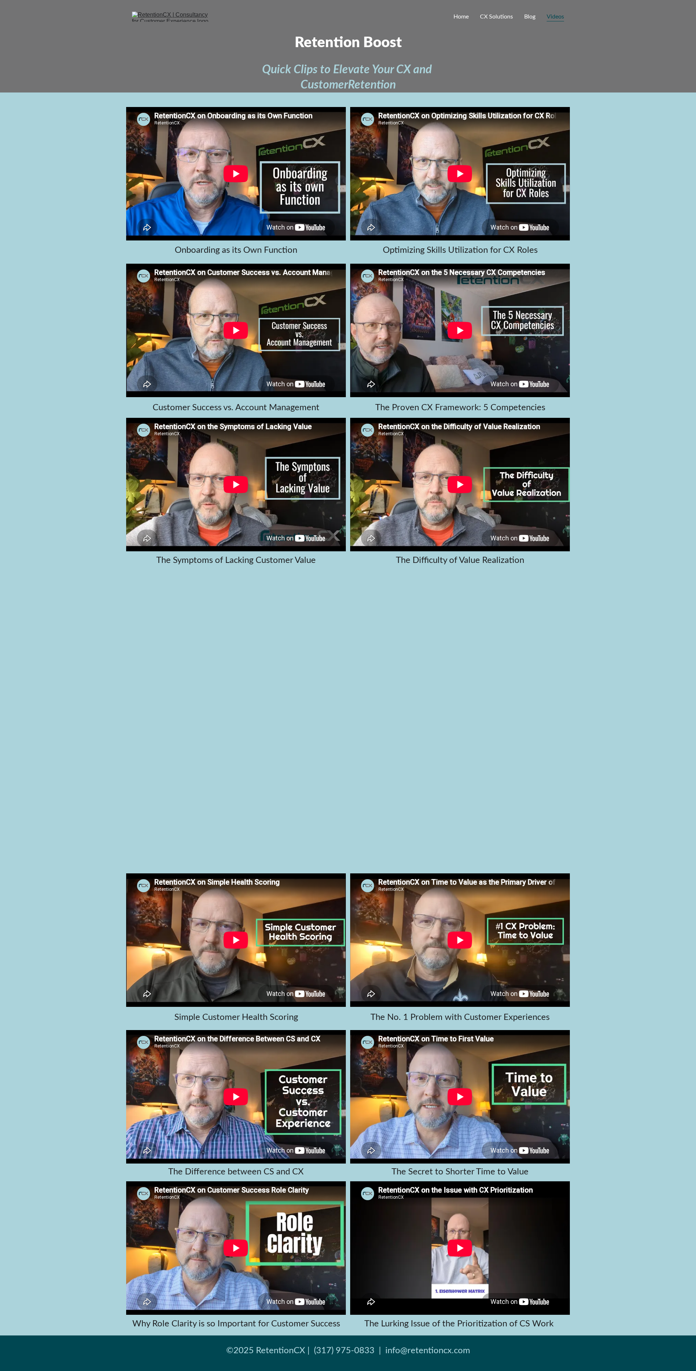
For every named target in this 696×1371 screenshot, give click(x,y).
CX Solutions (496, 17)
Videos (555, 17)
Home (461, 17)
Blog (529, 17)
